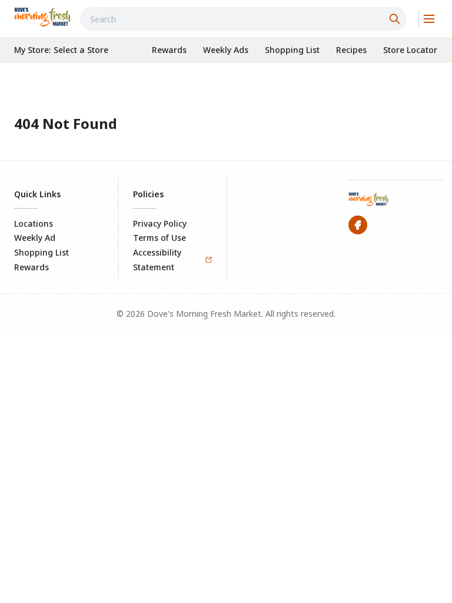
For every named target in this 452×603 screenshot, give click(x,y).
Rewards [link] (31, 267)
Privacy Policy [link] (160, 223)
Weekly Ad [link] (34, 237)
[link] (42, 17)
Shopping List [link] (41, 252)
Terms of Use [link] (159, 237)
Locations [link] (33, 223)
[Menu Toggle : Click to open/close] (428, 19)
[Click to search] (396, 19)
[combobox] (243, 19)
